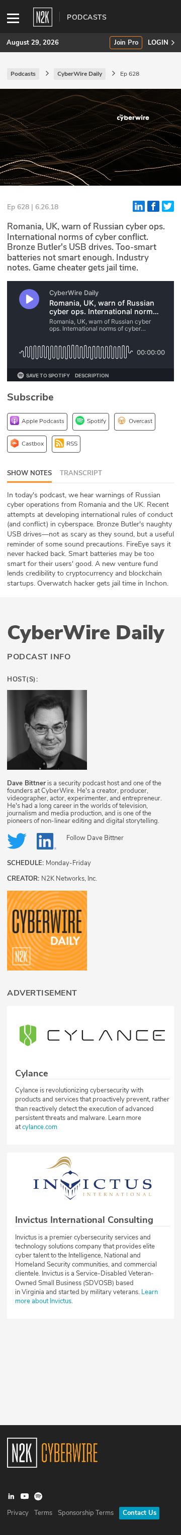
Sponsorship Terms (86, 1512)
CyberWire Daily (85, 632)
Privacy (18, 1512)
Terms (43, 1512)
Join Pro (126, 43)
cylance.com (39, 1127)
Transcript (81, 473)
